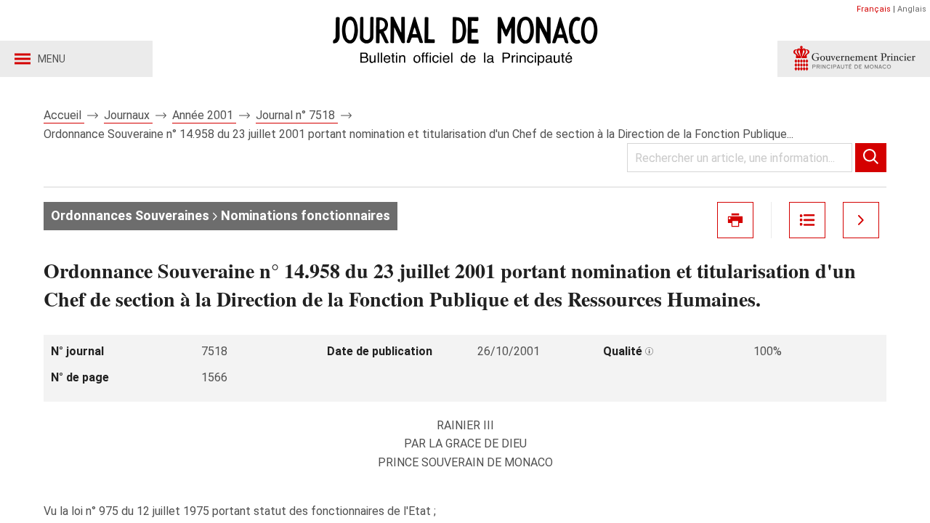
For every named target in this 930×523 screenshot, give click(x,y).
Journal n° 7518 (297, 115)
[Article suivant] (861, 220)
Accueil (64, 115)
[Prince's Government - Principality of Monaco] (853, 59)
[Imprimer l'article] (735, 220)
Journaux (128, 115)
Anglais (911, 9)
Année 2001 (204, 115)
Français (874, 9)
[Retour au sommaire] (807, 220)
